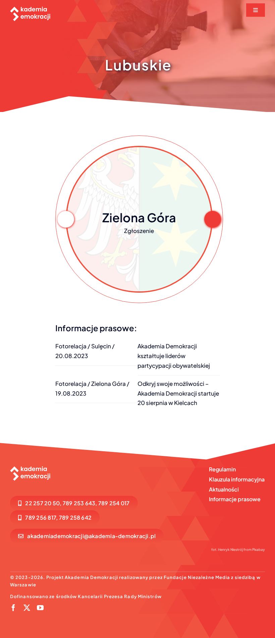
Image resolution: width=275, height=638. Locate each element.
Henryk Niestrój (230, 549)
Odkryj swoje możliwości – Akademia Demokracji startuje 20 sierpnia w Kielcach (178, 393)
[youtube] (40, 607)
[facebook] (13, 607)
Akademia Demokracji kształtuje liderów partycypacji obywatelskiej (174, 355)
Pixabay (258, 549)
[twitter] (26, 607)
